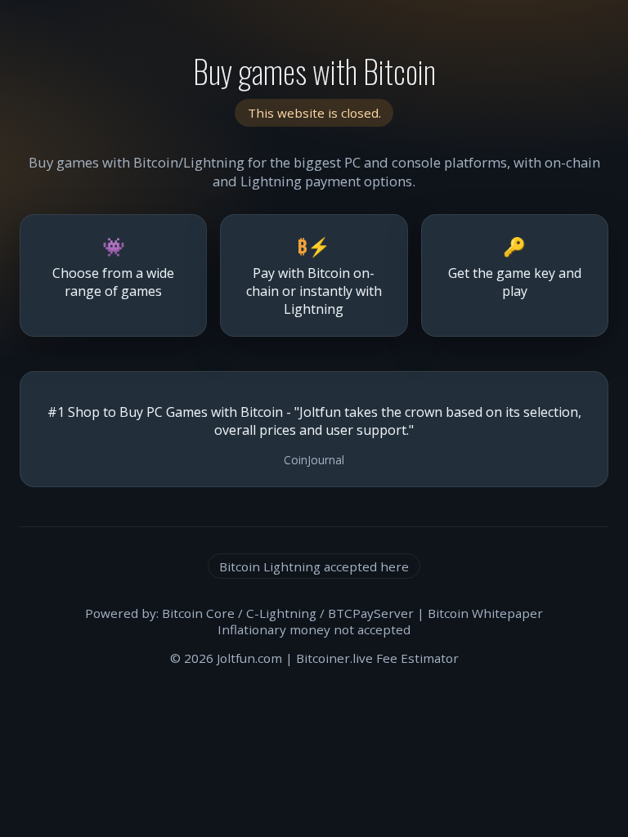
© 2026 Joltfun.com (226, 658)
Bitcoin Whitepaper (485, 613)
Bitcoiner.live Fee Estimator (377, 658)
